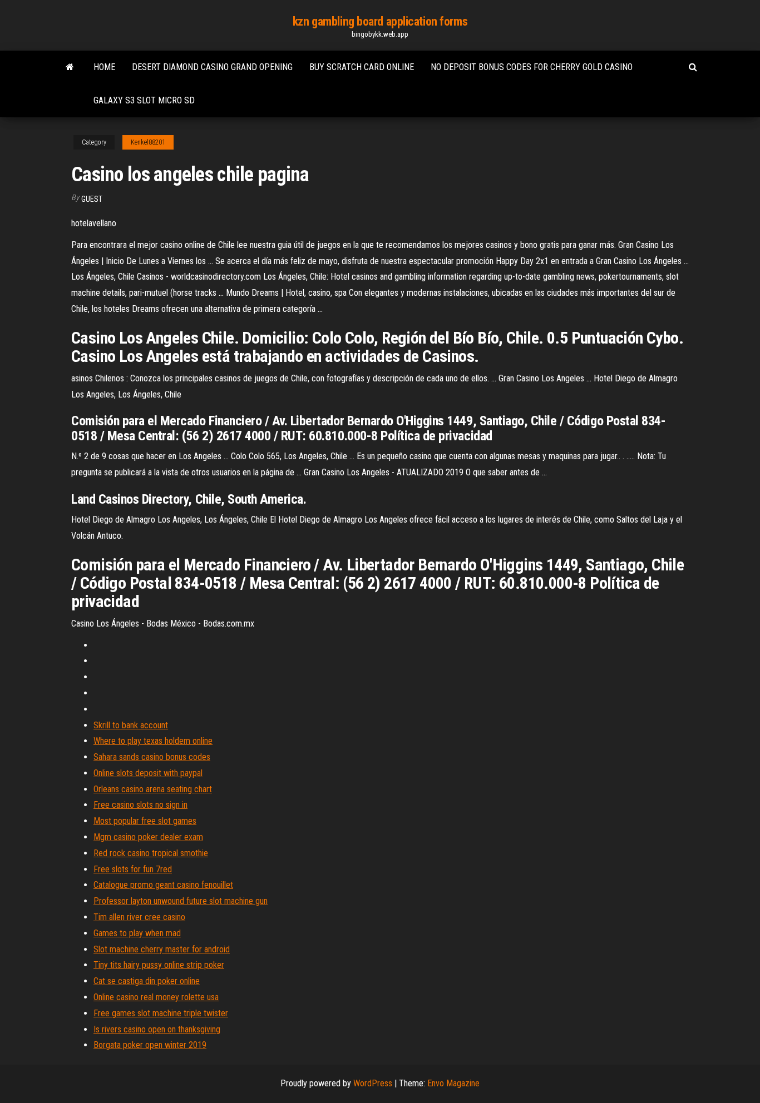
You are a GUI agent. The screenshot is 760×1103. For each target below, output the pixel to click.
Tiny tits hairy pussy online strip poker (158, 965)
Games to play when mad (137, 933)
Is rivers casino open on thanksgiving (156, 1029)
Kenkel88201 (148, 142)
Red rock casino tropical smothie (150, 853)
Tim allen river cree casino (139, 917)
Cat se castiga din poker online (146, 981)
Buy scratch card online (361, 67)
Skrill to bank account (130, 725)
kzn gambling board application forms (380, 21)
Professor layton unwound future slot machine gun (180, 901)
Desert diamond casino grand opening (212, 67)
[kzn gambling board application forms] (70, 67)
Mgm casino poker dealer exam (148, 837)
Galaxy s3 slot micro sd (144, 100)
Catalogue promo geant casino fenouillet (163, 885)
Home (104, 67)
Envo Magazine (453, 1083)
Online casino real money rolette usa (156, 997)
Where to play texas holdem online (153, 741)
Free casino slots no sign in (140, 804)
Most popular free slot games (144, 821)
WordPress (372, 1083)
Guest (91, 199)
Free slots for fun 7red (132, 869)
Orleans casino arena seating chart (152, 789)
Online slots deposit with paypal (148, 773)
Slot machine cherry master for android (161, 949)
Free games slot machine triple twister (160, 1013)
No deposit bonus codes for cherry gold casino (532, 67)
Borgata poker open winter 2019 (149, 1045)
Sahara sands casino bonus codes (151, 757)
